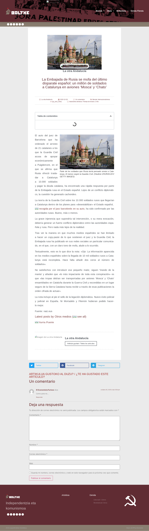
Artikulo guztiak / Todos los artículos (81, 344)
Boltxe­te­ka (121, 11)
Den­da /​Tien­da (137, 11)
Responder (39, 397)
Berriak (99, 11)
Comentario (35, 415)
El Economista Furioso (45, 390)
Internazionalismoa (104, 99)
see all (81, 316)
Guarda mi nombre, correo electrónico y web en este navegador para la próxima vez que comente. (75, 473)
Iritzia (109, 11)
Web (31, 463)
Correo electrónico (38, 454)
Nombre (33, 445)
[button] (111, 116)
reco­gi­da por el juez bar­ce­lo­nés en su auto (61, 208)
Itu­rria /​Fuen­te (46, 322)
